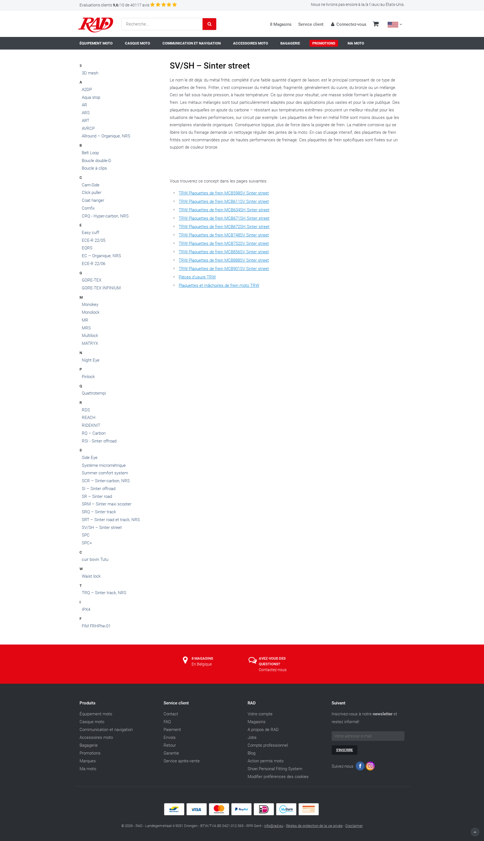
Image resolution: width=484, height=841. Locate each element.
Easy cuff (90, 232)
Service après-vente (182, 760)
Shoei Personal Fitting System (275, 768)
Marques (88, 760)
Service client (311, 24)
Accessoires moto (96, 737)
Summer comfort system (105, 472)
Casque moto (92, 721)
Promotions (90, 753)
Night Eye (90, 360)
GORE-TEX (91, 280)
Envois (170, 737)
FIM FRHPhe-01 (96, 626)
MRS (86, 328)
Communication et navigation (106, 729)
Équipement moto (96, 713)
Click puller (91, 192)
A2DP (87, 89)
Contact (171, 713)
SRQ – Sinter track (99, 511)
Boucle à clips (94, 168)
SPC (86, 535)
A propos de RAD (263, 729)
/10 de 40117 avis (114, 5)
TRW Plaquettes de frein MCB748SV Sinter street (224, 235)
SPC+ (87, 542)
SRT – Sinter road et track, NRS (111, 519)
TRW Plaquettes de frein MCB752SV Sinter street (224, 243)
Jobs (252, 737)
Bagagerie (89, 745)
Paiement (172, 729)
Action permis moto (265, 760)
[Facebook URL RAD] (360, 767)
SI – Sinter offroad (98, 488)
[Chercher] (210, 24)
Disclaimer (354, 826)
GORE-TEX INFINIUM (101, 288)
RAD (252, 703)
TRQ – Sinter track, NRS (104, 592)
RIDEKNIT (91, 425)
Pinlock (88, 376)
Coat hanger (93, 200)
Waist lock (91, 576)
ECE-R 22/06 (93, 263)
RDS (86, 410)
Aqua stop (91, 97)
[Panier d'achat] (376, 24)
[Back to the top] (475, 832)
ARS (86, 112)
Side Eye (89, 457)
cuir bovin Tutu (95, 559)
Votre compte (260, 713)
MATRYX (90, 343)
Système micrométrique (104, 465)
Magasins (257, 721)
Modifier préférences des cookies (278, 776)
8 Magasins (281, 24)
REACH (89, 417)
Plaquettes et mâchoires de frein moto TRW (219, 285)
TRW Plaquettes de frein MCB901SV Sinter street (224, 268)
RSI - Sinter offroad (99, 441)
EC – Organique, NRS (101, 255)
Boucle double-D (96, 160)
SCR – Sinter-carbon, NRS (106, 480)
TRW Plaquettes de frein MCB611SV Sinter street (224, 201)
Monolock (90, 312)
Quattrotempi (94, 393)
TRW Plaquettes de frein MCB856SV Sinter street (224, 251)
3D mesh (90, 73)
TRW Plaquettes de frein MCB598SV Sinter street (224, 193)
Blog (251, 753)
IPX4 (86, 609)
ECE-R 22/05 (93, 240)
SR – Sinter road (97, 496)
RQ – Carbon (94, 433)
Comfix (88, 208)
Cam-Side (90, 185)
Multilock (90, 335)
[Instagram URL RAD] (370, 767)
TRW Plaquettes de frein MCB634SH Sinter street (224, 209)
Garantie (171, 753)
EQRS (87, 247)
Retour (170, 745)
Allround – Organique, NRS (106, 136)
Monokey (90, 304)
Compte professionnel (268, 745)
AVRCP (88, 128)
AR (84, 104)
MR (85, 320)
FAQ (167, 721)
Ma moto (88, 768)
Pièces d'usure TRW (197, 277)
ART (85, 120)
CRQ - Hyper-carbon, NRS (105, 216)
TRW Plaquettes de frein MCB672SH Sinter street (224, 226)
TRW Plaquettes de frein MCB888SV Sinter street (224, 260)
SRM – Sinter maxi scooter (106, 504)
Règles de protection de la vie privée (314, 826)
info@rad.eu (273, 826)
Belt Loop (90, 152)
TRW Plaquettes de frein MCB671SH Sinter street (224, 218)
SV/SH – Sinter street (102, 527)
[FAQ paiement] (242, 813)
